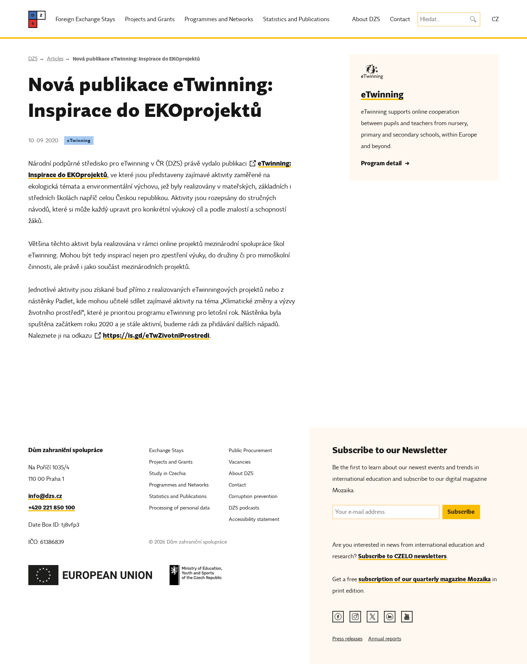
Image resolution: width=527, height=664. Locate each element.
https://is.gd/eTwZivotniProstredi (156, 335)
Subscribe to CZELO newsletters (402, 556)
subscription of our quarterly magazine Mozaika (425, 579)
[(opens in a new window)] (90, 577)
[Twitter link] (372, 616)
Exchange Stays (166, 450)
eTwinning (79, 140)
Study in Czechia (167, 473)
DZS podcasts (244, 508)
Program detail (381, 163)
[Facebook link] (338, 616)
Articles (55, 59)
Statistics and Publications (296, 19)
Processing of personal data (179, 508)
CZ (495, 19)
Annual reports (384, 639)
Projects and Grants (150, 19)
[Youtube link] (407, 616)
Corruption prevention (253, 496)
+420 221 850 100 (51, 507)
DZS (33, 59)
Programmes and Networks (219, 19)
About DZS (366, 19)
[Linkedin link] (389, 616)
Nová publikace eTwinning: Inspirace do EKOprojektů (136, 59)
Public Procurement (250, 450)
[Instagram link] (355, 616)
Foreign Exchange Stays (85, 19)
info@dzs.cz (45, 496)
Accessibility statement (254, 519)
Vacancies (240, 462)
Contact (400, 19)
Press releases (347, 639)
